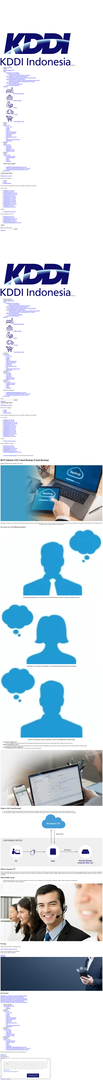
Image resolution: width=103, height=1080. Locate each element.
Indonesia (9, 201)
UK (8, 216)
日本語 (5, 180)
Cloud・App (9, 126)
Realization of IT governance (12, 72)
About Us (5, 152)
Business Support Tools (11, 137)
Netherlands (10, 221)
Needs (4, 71)
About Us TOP (6, 155)
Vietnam (9, 199)
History (7, 160)
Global (6, 175)
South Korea (10, 194)
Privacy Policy (6, 1070)
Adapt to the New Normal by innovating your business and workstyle (24, 80)
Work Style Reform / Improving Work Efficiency (17, 76)
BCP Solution (9, 140)
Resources (5, 142)
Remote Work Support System (13, 139)
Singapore (9, 196)
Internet (8, 129)
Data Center (8, 135)
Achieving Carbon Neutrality (12, 85)
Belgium (9, 220)
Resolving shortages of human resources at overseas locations (22, 77)
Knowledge (8, 146)
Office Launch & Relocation (12, 82)
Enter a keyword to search (6, 227)
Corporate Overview (10, 156)
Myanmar (9, 200)
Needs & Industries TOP (8, 70)
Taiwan (9, 195)
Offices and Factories (11, 133)
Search (2, 398)
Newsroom (8, 161)
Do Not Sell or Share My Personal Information (33, 1075)
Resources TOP (6, 144)
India (8, 205)
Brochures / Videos (10, 149)
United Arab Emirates (12, 222)
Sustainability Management (16, 167)
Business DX (9, 134)
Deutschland (10, 218)
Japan (8, 190)
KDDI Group (6, 170)
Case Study (8, 147)
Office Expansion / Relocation (15, 84)
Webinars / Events (10, 151)
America (9, 211)
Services (5, 122)
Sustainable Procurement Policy (17, 169)
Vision (7, 158)
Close (5, 68)
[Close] (1, 404)
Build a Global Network (14, 74)
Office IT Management (11, 132)
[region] (25, 1068)
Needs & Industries (7, 67)
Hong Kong (10, 193)
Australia (9, 206)
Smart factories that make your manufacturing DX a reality (22, 81)
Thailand (9, 198)
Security (8, 128)
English (5, 182)
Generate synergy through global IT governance (19, 75)
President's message (10, 157)
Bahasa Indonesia (7, 183)
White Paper (9, 148)
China (8, 191)
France (9, 217)
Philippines (10, 204)
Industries (5, 86)
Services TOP (6, 125)
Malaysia (9, 203)
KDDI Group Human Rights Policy (18, 168)
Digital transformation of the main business (15, 79)
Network (8, 130)
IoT (7, 138)
